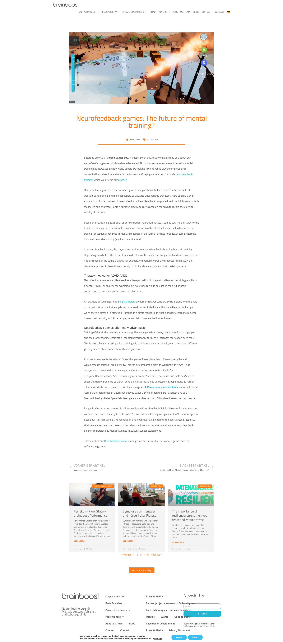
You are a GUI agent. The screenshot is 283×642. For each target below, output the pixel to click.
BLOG (196, 12)
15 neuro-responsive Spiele (162, 387)
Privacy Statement (179, 630)
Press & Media (154, 596)
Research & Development (160, 623)
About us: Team (181, 12)
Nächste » (156, 555)
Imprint (150, 617)
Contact (207, 12)
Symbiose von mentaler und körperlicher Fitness (139, 513)
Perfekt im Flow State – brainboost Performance (90, 513)
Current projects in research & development (171, 603)
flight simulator (127, 302)
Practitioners (158, 12)
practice (122, 180)
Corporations (87, 12)
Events (164, 617)
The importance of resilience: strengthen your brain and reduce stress (190, 515)
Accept (179, 637)
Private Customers (133, 12)
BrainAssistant (110, 12)
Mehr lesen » (79, 541)
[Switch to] (227, 12)
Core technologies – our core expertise (168, 610)
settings (158, 638)
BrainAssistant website (117, 441)
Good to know (182, 617)
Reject (195, 637)
